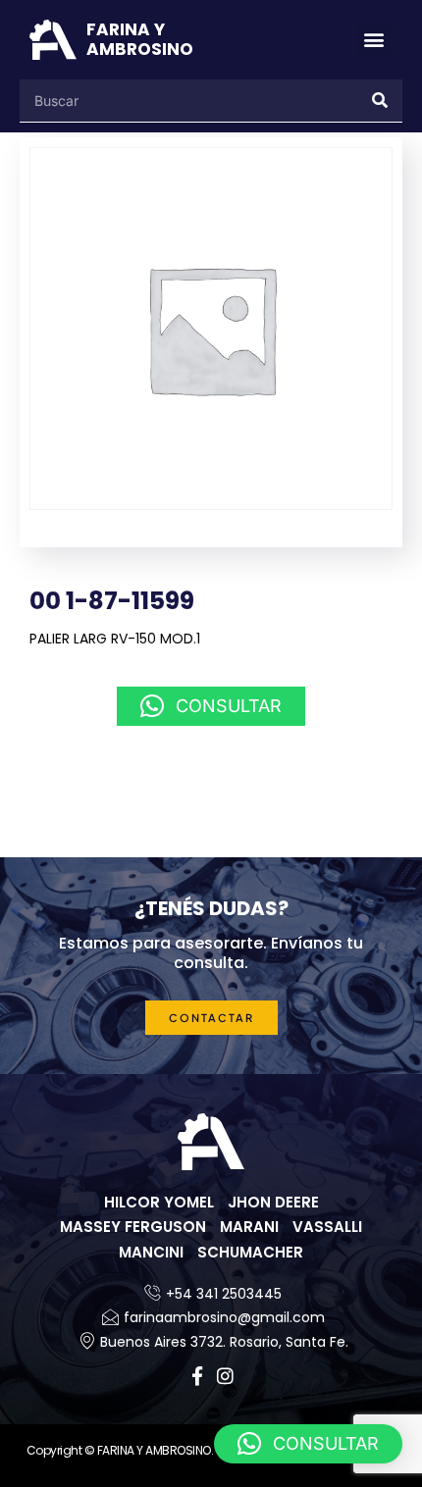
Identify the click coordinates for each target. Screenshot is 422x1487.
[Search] (380, 100)
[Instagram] (225, 1375)
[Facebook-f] (197, 1375)
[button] (373, 40)
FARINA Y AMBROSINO (139, 39)
